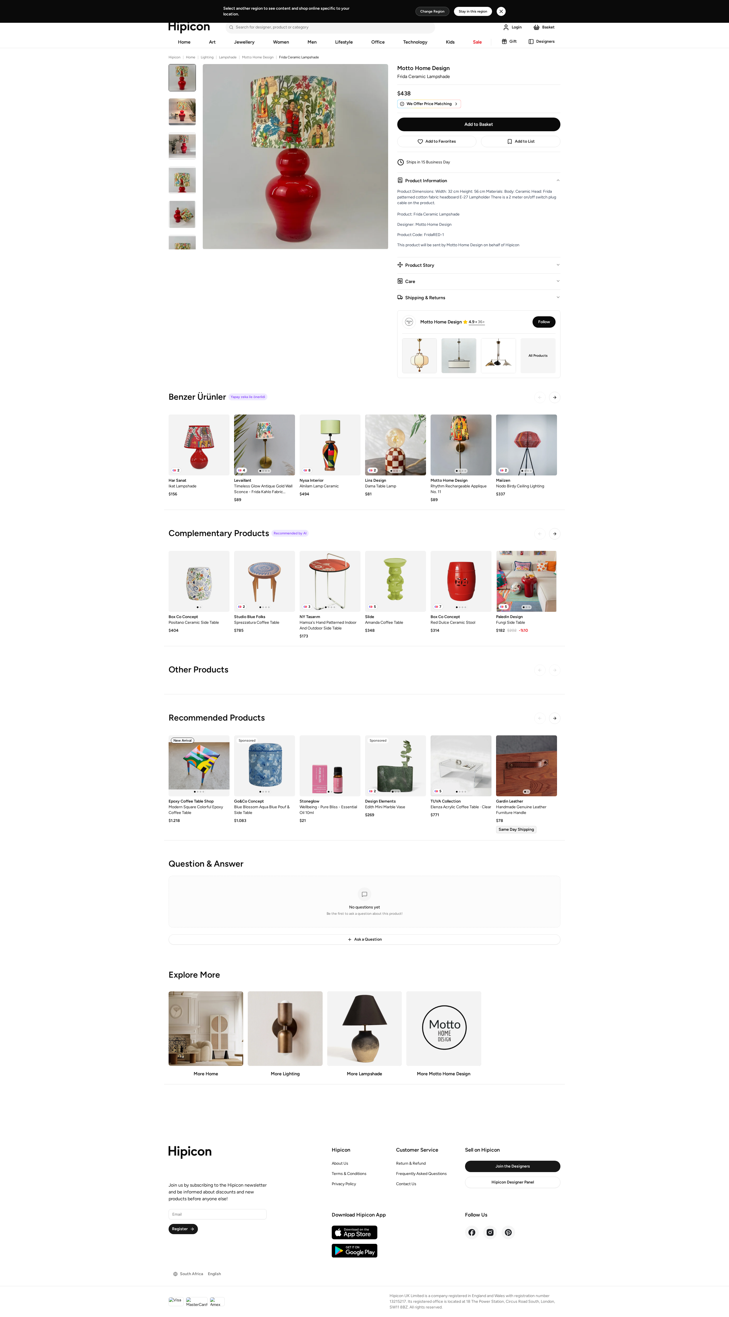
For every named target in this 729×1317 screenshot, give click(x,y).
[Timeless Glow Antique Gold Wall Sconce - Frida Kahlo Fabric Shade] (264, 445)
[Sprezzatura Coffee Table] (264, 581)
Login (517, 27)
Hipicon (175, 57)
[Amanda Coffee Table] (395, 581)
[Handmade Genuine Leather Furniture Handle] (526, 765)
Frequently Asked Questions (421, 1173)
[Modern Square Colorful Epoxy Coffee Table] (199, 765)
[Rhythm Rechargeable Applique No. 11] (461, 445)
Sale (477, 42)
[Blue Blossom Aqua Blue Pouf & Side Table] (264, 765)
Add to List (525, 141)
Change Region (432, 11)
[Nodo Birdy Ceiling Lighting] (526, 445)
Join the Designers (512, 1166)
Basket (548, 27)
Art (212, 42)
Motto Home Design (258, 57)
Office (378, 42)
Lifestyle (344, 42)
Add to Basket (478, 124)
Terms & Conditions (349, 1173)
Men (312, 42)
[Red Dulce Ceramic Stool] (461, 581)
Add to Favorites (440, 141)
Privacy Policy (344, 1183)
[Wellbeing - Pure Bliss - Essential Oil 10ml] (330, 765)
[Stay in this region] (501, 11)
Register (180, 1228)
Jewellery (244, 42)
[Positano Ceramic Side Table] (199, 581)
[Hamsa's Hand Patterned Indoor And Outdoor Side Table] (330, 581)
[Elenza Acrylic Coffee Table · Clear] (461, 765)
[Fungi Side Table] (526, 581)
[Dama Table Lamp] (395, 445)
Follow (544, 321)
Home (184, 42)
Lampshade (228, 57)
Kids (450, 42)
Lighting (207, 57)
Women (281, 42)
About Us (340, 1163)
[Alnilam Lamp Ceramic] (330, 445)
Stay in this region (473, 11)
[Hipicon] (189, 27)
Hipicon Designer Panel (513, 1182)
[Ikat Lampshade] (199, 445)
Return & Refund (411, 1163)
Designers (545, 41)
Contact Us (406, 1183)
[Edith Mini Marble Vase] (395, 765)
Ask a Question (368, 939)
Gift (513, 41)
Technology (415, 42)
